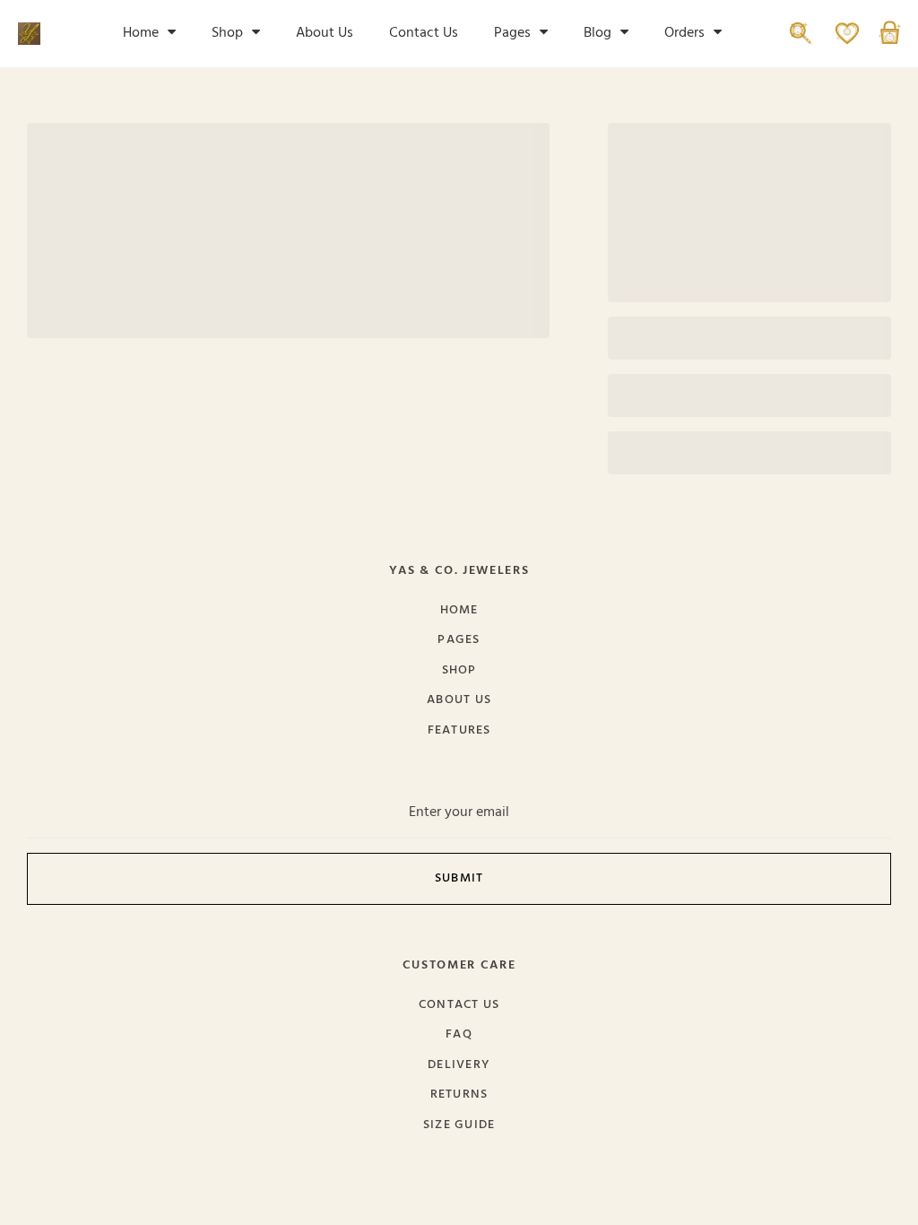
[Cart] (889, 42)
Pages (512, 33)
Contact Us (423, 33)
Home (141, 33)
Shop (227, 33)
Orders (684, 33)
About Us (324, 33)
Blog (597, 33)
